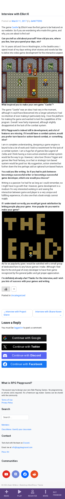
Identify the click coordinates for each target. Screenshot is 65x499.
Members (5, 425)
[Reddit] (34, 474)
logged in (18, 328)
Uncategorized (18, 295)
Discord (26, 443)
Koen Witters (13, 485)
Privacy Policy (7, 403)
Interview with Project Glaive (15, 313)
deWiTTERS (36, 21)
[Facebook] (25, 474)
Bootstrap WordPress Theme (31, 485)
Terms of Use (7, 400)
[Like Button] (6, 289)
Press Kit (5, 452)
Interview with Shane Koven (48, 312)
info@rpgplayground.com (22, 447)
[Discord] (15, 474)
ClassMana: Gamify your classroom (16, 429)
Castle (15, 27)
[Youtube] (6, 474)
